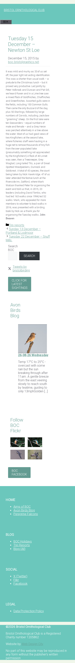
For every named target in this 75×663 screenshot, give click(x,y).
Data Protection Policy (28, 611)
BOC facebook (19, 472)
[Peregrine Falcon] (17, 458)
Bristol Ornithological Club (24, 10)
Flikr (16, 580)
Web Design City (32, 644)
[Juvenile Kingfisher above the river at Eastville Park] (17, 446)
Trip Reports (21, 545)
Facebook (20, 583)
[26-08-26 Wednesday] (32, 352)
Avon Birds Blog (24, 510)
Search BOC (13, 248)
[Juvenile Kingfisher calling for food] (35, 446)
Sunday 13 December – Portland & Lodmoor (23, 231)
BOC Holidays (22, 541)
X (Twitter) (20, 576)
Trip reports (16, 225)
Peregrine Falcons (25, 514)
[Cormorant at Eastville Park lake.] (35, 458)
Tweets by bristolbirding (21, 268)
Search (29, 256)
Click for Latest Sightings (20, 284)
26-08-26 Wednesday (33, 355)
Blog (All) (19, 549)
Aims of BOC (22, 507)
